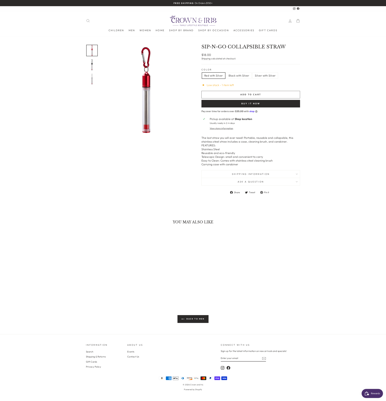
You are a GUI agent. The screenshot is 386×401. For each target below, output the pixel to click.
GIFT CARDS (268, 30)
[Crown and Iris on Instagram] (222, 368)
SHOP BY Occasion (213, 30)
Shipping (206, 58)
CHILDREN (116, 30)
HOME (160, 30)
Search (89, 351)
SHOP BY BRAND (181, 30)
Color (206, 69)
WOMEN (145, 30)
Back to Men (195, 319)
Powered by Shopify (193, 389)
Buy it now (250, 103)
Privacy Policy (93, 366)
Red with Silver (213, 75)
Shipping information (251, 174)
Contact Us (133, 356)
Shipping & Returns (96, 356)
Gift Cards (91, 361)
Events (130, 351)
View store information (221, 128)
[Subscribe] (264, 358)
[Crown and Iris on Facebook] (228, 368)
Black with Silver (239, 75)
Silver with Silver (265, 75)
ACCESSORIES (243, 30)
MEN (132, 30)
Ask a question (251, 181)
